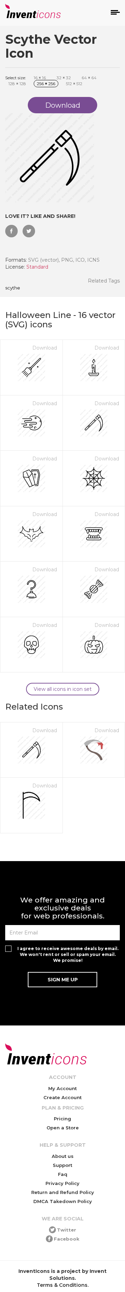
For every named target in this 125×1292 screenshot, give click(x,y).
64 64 (89, 77)
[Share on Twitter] (29, 231)
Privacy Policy (62, 1183)
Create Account (62, 1097)
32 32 (64, 77)
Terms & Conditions (62, 1285)
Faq (62, 1174)
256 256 (46, 83)
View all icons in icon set (63, 689)
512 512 (74, 83)
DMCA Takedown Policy (62, 1201)
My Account (62, 1088)
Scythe (12, 288)
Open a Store (63, 1127)
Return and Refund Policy (62, 1192)
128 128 (17, 83)
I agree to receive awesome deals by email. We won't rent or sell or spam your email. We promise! (67, 954)
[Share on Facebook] (11, 231)
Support (62, 1165)
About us (63, 1156)
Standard (37, 267)
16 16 (40, 77)
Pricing (62, 1118)
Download (44, 348)
